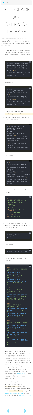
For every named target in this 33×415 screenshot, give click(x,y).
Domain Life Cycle (25, 395)
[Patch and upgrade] (8, 410)
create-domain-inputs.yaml (14, 393)
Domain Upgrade (21, 374)
